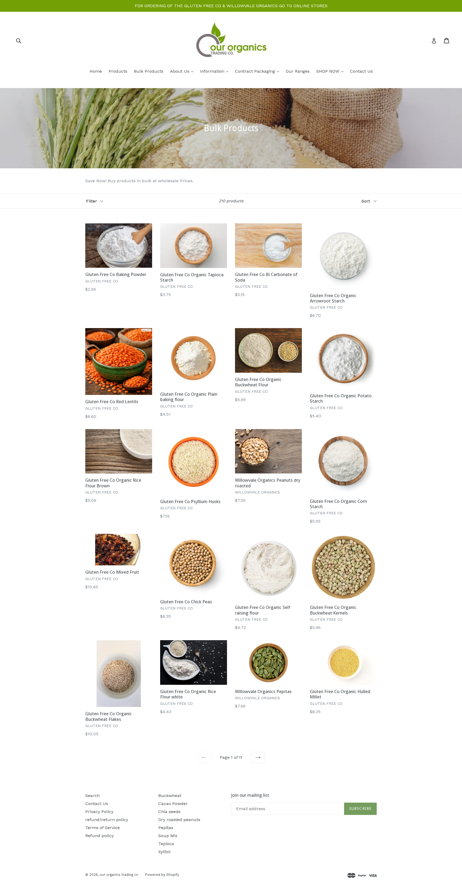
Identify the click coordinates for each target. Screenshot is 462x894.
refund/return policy (106, 819)
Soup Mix (168, 835)
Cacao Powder (173, 803)
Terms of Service (102, 827)
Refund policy (99, 835)
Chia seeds (169, 811)
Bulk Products (148, 71)
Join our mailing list (250, 795)
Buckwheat (169, 795)
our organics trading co (119, 875)
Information (215, 71)
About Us (183, 71)
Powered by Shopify (162, 875)
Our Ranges (298, 71)
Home (96, 71)
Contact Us (361, 71)
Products (118, 71)
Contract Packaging (258, 71)
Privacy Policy (99, 811)
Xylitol (164, 851)
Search (92, 795)
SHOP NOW (331, 71)
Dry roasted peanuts (179, 819)
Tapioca (166, 843)
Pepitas (165, 827)
